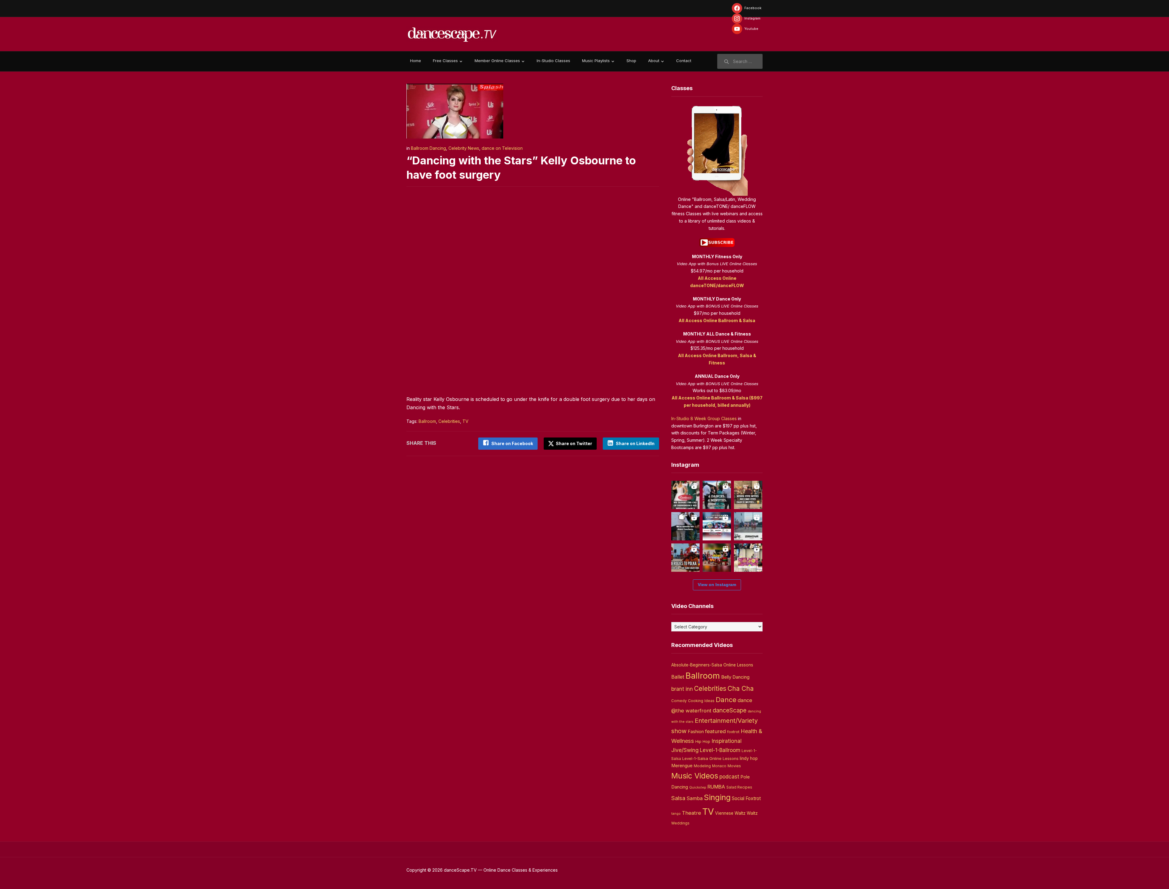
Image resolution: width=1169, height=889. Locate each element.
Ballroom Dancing (428, 148)
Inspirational (726, 741)
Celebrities (449, 421)
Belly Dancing (735, 677)
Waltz (752, 813)
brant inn (682, 689)
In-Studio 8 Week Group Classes (704, 418)
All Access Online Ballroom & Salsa (717, 320)
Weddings (680, 823)
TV (465, 421)
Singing (717, 797)
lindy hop (749, 758)
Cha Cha (741, 688)
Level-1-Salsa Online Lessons (710, 758)
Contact (683, 60)
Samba (694, 798)
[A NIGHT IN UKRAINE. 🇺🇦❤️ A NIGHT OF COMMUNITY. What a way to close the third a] (717, 557)
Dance (726, 700)
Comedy (679, 701)
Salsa (678, 798)
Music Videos (694, 775)
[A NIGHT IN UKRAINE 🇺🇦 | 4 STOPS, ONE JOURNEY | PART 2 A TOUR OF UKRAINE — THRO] (717, 526)
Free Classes (445, 60)
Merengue (682, 765)
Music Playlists (596, 60)
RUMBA (716, 787)
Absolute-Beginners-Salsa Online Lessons (712, 664)
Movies (734, 766)
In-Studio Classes (553, 60)
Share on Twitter (573, 443)
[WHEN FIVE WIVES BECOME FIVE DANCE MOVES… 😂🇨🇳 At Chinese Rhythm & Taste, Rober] (748, 495)
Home (415, 60)
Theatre (691, 813)
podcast (729, 776)
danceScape (729, 710)
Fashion (696, 731)
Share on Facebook (512, 443)
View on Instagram (717, 584)
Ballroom (427, 421)
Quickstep (697, 787)
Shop (631, 60)
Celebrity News (463, 148)
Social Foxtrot (746, 798)
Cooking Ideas (701, 700)
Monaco (719, 766)
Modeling (702, 766)
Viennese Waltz (730, 813)
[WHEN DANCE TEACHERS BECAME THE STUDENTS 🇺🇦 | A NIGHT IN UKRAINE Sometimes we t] (685, 526)
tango (676, 814)
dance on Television (502, 148)
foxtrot (733, 731)
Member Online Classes (497, 60)
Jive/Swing (685, 750)
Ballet (677, 677)
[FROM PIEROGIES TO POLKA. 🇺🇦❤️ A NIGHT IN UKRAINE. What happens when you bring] (685, 557)
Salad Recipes (739, 787)
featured (715, 731)
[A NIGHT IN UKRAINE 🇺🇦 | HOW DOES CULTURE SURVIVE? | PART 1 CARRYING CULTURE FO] (748, 526)
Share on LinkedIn (635, 443)
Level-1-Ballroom (720, 750)
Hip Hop (702, 741)
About (653, 60)
